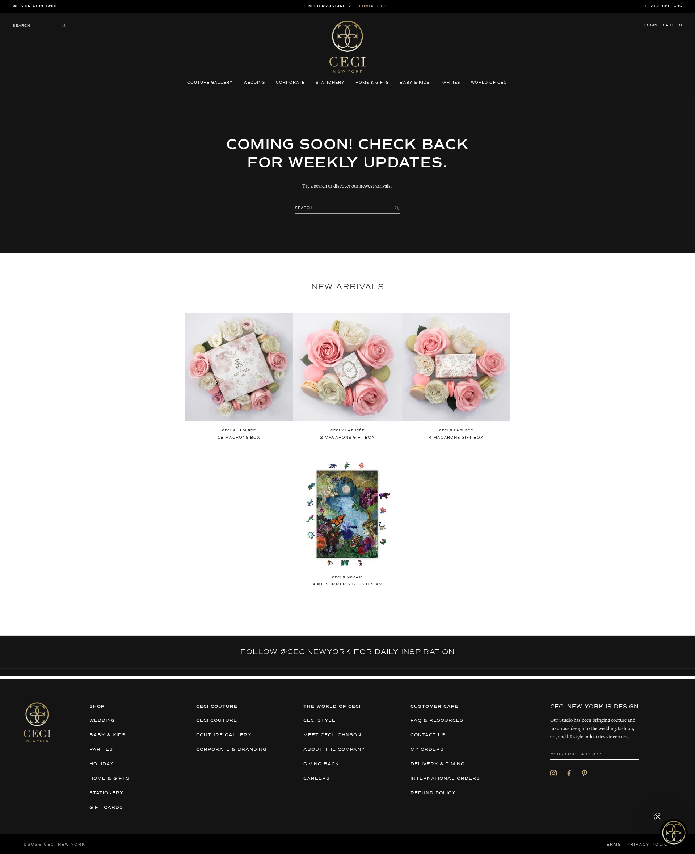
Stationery (330, 82)
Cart (672, 25)
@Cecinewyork (315, 652)
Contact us (373, 6)
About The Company (334, 750)
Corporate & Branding (231, 750)
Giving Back (321, 764)
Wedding (254, 82)
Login (650, 25)
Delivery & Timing (437, 764)
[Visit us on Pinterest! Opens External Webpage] (584, 773)
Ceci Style (319, 721)
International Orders (445, 778)
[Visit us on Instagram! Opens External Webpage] (553, 773)
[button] (674, 833)
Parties (450, 82)
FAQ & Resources (436, 721)
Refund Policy (432, 793)
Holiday (101, 764)
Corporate (290, 82)
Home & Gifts (372, 82)
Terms (612, 844)
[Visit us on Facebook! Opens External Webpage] (569, 773)
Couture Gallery (210, 82)
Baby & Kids (415, 82)
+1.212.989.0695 (663, 6)
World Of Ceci (489, 82)
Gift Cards (106, 807)
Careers (316, 778)
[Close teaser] (657, 816)
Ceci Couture (216, 721)
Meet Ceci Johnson (332, 735)
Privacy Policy (649, 844)
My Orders (427, 750)
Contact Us (428, 735)
